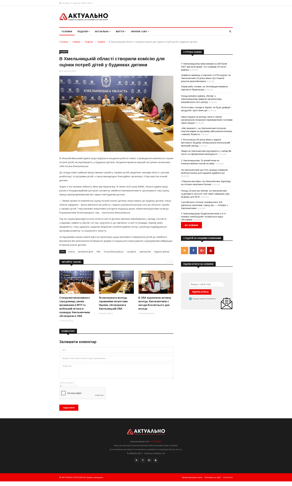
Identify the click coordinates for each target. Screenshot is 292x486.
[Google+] (149, 460)
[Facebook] (142, 460)
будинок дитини (161, 251)
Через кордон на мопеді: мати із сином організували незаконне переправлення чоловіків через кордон (207, 119)
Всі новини (191, 225)
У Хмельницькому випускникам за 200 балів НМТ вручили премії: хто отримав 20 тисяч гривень (204, 66)
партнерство (145, 251)
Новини (76, 41)
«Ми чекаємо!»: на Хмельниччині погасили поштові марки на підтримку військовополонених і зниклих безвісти (206, 131)
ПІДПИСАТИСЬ (200, 292)
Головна (67, 31)
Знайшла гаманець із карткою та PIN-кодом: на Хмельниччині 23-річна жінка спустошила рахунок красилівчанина (206, 78)
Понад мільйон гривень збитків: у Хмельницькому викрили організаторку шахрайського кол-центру (201, 99)
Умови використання (192, 477)
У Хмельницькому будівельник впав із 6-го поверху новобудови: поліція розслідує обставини (203, 216)
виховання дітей (85, 251)
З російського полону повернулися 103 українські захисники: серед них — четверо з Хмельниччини (204, 205)
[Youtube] (155, 460)
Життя (120, 31)
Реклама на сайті (213, 477)
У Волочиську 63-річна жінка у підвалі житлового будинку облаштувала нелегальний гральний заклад (205, 142)
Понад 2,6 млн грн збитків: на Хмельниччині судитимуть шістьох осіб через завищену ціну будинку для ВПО (205, 193)
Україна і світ (139, 31)
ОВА (98, 251)
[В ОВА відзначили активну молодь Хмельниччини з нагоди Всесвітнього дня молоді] (155, 282)
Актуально (102, 31)
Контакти (228, 477)
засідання (131, 251)
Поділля (82, 31)
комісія (71, 251)
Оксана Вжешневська (113, 251)
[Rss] (136, 460)
